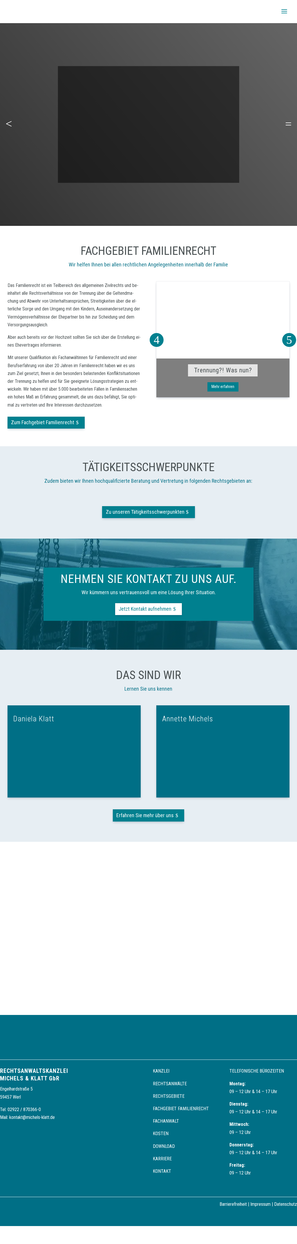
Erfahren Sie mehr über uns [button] (145, 815)
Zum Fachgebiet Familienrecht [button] (42, 422)
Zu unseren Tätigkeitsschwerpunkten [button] (145, 512)
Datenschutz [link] (285, 1204)
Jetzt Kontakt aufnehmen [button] (145, 609)
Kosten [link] (161, 1133)
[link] (22, 11)
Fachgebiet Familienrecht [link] (181, 1108)
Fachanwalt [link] (166, 1121)
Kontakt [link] (162, 1171)
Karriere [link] (162, 1158)
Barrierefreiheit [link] (233, 1204)
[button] (284, 12)
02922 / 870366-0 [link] (24, 1109)
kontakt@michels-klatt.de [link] (32, 1117)
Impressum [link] (260, 1204)
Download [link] (164, 1146)
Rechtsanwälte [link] (170, 1083)
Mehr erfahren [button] (222, 386)
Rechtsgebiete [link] (168, 1096)
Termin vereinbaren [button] (148, 158)
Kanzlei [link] (161, 1071)
